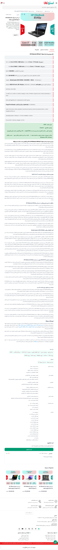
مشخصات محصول (44, 50)
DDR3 (11, 352)
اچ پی (18, 14)
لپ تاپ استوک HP (39, 11)
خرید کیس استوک (25, 535)
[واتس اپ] (25, 529)
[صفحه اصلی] (52, 11)
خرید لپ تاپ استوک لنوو (50, 537)
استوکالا (35, 341)
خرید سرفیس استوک (51, 540)
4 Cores (45, 355)
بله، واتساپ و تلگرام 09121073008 (43, 525)
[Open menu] (56, 3)
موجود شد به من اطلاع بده (29, 547)
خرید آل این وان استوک (24, 538)
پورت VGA (51, 355)
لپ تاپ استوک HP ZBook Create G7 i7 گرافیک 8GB (14, 487)
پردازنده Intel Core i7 (26, 352)
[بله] (38, 529)
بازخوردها (37, 50)
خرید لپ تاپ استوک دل (50, 538)
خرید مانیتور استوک (25, 537)
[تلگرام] (35, 529)
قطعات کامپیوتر (22, 327)
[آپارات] (19, 529)
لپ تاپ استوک (47, 11)
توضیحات (52, 50)
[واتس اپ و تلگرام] (29, 529)
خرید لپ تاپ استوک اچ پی (50, 535)
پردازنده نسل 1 (44, 352)
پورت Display (39, 355)
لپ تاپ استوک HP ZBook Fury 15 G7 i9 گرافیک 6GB (46, 487)
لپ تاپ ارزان (50, 352)
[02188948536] (55, 542)
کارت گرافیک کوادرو (35, 352)
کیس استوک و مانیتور (22, 533)
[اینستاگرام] (32, 529)
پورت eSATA (27, 355)
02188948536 (54, 525)
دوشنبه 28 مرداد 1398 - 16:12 (43, 453)
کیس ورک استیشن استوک (23, 540)
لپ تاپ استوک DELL (22, 325)
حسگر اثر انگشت (17, 352)
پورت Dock (33, 355)
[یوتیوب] (22, 529)
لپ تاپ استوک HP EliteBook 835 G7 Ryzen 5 (30, 487)
